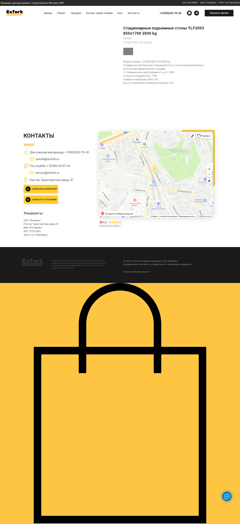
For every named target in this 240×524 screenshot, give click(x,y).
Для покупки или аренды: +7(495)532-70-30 (59, 152)
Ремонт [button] (61, 13)
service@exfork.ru (47, 172)
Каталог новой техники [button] (99, 13)
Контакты (133, 13)
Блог (120, 13)
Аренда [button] (48, 13)
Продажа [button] (76, 13)
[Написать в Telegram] (196, 13)
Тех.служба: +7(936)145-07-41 (50, 166)
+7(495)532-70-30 (170, 13)
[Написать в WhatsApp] (189, 13)
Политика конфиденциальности (136, 272)
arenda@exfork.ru (47, 159)
